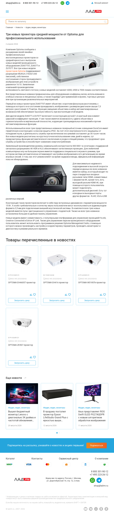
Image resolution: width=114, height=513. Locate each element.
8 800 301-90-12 (30, 3)
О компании (101, 458)
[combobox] (57, 21)
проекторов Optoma (15, 71)
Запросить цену (22, 300)
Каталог (10, 458)
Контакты (36, 458)
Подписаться (96, 445)
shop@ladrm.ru (13, 3)
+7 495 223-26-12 (49, 3)
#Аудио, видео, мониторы (19, 408)
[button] (57, 432)
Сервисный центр (68, 458)
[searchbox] (57, 21)
